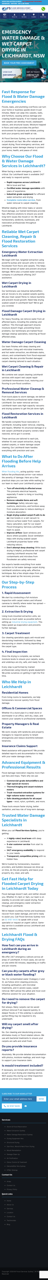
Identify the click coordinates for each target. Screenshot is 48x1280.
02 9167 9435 (11, 919)
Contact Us (11, 1216)
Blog (8, 1224)
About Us (10, 1205)
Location (10, 1213)
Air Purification (12, 1158)
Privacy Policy (12, 1189)
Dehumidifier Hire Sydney (16, 1166)
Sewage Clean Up (13, 1154)
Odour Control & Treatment (17, 1162)
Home (9, 1201)
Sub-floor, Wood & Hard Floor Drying (20, 1146)
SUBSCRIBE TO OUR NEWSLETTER (17, 1093)
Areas (9, 1181)
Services (10, 1209)
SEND (41, 1099)
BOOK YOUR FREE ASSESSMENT (19, 63)
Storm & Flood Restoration (17, 1127)
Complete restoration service (21, 200)
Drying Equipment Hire (15, 1138)
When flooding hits (10, 471)
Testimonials (11, 1220)
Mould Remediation (14, 1150)
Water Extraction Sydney (16, 1131)
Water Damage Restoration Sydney (20, 1135)
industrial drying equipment (24, 622)
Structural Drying (13, 1142)
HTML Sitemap (12, 1170)
